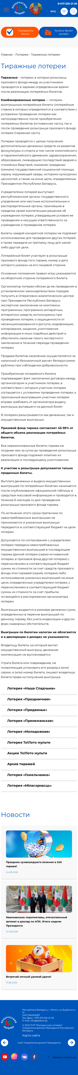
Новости (15, 815)
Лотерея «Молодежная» (28, 732)
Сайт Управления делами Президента (39, 1042)
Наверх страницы (64, 1057)
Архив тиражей (21, 764)
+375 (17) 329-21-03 (44, 1018)
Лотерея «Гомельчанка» (28, 775)
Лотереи (21, 54)
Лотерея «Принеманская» (30, 721)
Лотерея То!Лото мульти (28, 742)
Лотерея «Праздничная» (29, 699)
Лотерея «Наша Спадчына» (31, 688)
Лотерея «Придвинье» (27, 710)
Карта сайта (31, 1035)
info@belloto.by (39, 1020)
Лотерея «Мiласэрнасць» (29, 786)
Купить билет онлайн (64, 32)
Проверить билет (25, 32)
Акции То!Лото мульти (27, 753)
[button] (4, 1042)
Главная (7, 54)
